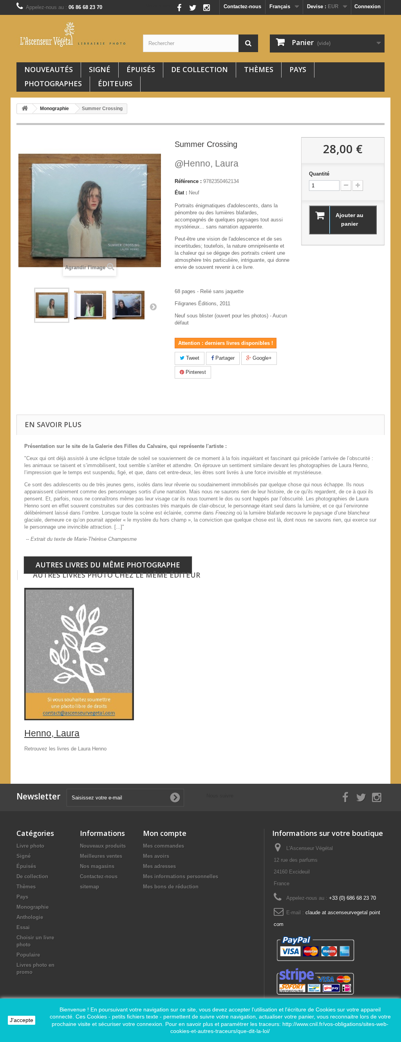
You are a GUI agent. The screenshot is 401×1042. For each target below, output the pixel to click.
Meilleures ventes (101, 856)
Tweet (191, 358)
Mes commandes (163, 846)
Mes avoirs (156, 856)
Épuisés (140, 69)
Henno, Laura (206, 163)
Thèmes (258, 69)
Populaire (28, 955)
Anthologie (29, 917)
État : (181, 193)
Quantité (319, 174)
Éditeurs (115, 83)
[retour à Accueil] (24, 109)
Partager (224, 358)
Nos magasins (97, 866)
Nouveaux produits (103, 846)
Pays (297, 69)
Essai (23, 927)
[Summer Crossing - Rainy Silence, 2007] (128, 305)
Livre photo (30, 846)
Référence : (188, 181)
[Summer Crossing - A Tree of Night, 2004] (90, 305)
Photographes (53, 83)
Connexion (367, 6)
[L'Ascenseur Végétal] (73, 34)
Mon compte (164, 833)
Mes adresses (159, 866)
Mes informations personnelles (180, 876)
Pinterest (195, 372)
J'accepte (21, 1020)
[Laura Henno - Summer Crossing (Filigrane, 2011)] (51, 305)
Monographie (32, 907)
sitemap (89, 887)
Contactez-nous (242, 6)
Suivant (153, 306)
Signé (99, 69)
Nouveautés (48, 69)
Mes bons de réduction (171, 887)
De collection (199, 69)
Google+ (261, 358)
